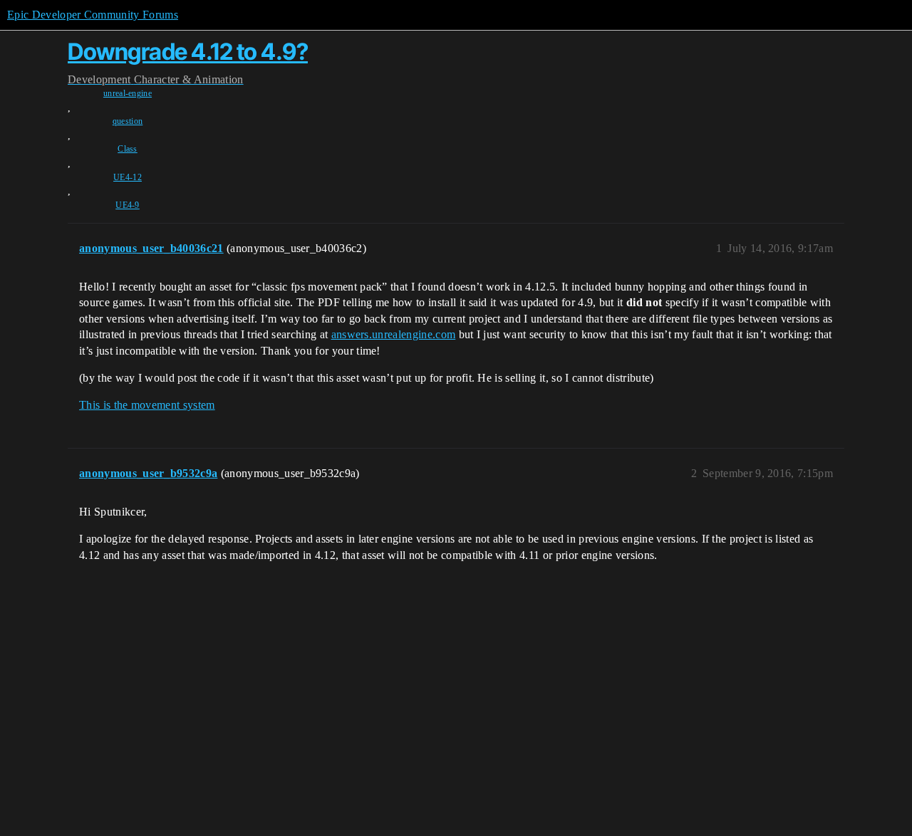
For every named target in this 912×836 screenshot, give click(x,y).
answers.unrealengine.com (393, 334)
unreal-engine (127, 93)
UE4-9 (127, 205)
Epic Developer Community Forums (92, 15)
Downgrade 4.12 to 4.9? (188, 52)
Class (128, 149)
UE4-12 (127, 177)
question (128, 121)
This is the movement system (147, 405)
